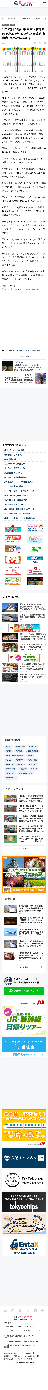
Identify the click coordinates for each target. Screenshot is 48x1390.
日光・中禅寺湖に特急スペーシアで (19, 486)
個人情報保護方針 (31, 1356)
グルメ (9, 746)
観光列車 (24, 769)
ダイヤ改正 (33, 760)
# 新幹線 (19, 350)
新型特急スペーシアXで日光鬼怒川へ (19, 482)
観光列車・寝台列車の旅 (14, 468)
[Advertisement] (24, 322)
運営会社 (17, 1356)
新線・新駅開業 (33, 751)
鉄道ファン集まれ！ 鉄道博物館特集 (19, 518)
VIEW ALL (24, 848)
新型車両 (39, 19)
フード (35, 769)
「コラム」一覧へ (24, 356)
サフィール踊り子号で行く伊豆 (17, 495)
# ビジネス (27, 350)
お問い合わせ (9, 1359)
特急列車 (34, 746)
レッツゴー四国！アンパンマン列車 (19, 491)
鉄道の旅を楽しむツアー (14, 473)
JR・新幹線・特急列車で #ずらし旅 (19, 509)
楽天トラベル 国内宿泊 (14, 450)
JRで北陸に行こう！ (13, 459)
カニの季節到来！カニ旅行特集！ (18, 513)
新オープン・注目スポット (16, 764)
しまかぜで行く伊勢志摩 (14, 464)
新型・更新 (21, 746)
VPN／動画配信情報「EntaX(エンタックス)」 (22, 1341)
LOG (12, 24)
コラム (5, 24)
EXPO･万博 (11, 769)
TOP (3, 19)
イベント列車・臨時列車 (15, 755)
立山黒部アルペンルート (14, 504)
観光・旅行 (11, 773)
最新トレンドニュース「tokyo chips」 (20, 1327)
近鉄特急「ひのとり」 (13, 455)
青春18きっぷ (28, 19)
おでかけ (11, 19)
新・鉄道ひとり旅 (26, 773)
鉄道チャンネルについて (13, 1353)
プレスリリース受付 (24, 1359)
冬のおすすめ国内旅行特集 (15, 477)
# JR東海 (11, 350)
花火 (19, 19)
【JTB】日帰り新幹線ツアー (16, 500)
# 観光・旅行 (36, 350)
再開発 (9, 751)
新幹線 (19, 751)
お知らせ (28, 1353)
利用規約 (7, 1356)
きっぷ (9, 760)
